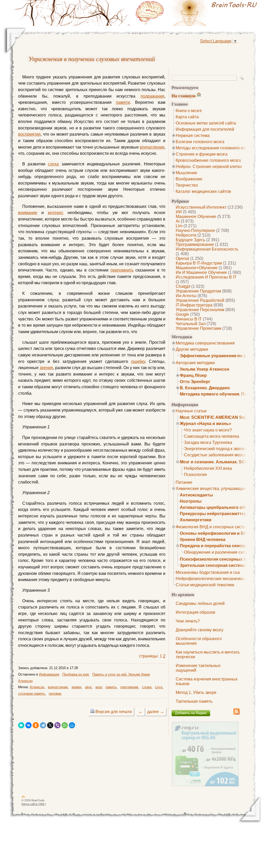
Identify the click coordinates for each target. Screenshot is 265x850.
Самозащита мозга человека (211, 436)
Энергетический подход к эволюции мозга (224, 448)
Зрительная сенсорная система (213, 565)
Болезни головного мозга (200, 142)
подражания (152, 96)
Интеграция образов (195, 612)
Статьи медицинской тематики (205, 585)
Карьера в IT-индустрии (199, 263)
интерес (55, 212)
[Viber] (57, 725)
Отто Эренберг (195, 381)
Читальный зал (190, 323)
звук (88, 687)
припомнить (122, 270)
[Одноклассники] (36, 725)
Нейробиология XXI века (208, 468)
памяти (123, 102)
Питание (184, 482)
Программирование (195, 244)
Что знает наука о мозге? (208, 430)
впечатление (58, 687)
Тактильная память (194, 701)
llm (179, 226)
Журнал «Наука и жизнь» (205, 423)
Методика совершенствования (205, 343)
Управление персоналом (200, 309)
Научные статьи (191, 411)
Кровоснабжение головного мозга (208, 160)
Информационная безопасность (207, 249)
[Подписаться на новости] (236, 714)
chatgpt (183, 286)
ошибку (138, 361)
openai (182, 258)
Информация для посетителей (205, 129)
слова (146, 687)
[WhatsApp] (65, 725)
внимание (27, 212)
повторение (129, 687)
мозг (98, 687)
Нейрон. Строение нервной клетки (209, 166)
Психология (195, 474)
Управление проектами (198, 328)
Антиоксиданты (196, 495)
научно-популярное (195, 230)
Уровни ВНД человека (202, 539)
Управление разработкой (200, 300)
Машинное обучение (196, 216)
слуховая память (31, 693)
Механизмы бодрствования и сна (208, 572)
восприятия (29, 134)
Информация (49, 674)
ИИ (179, 212)
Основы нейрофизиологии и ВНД (215, 533)
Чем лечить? (188, 621)
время (76, 687)
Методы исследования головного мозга (214, 148)
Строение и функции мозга (201, 154)
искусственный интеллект (201, 207)
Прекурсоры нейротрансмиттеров (216, 513)
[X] (50, 725)
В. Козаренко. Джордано (205, 388)
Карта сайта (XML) (33, 803)
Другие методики (192, 349)
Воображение (189, 179)
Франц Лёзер (193, 375)
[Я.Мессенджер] (21, 725)
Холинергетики (195, 520)
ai (178, 221)
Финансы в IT (189, 319)
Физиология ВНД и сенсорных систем (212, 527)
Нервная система (193, 135)
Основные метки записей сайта (206, 123)
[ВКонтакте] (28, 725)
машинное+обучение (197, 268)
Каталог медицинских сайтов (203, 191)
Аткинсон (37, 687)
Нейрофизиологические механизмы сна (214, 578)
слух (159, 687)
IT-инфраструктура (194, 305)
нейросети (186, 235)
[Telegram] (43, 725)
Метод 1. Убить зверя (196, 692)
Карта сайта (187, 117)
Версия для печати (113, 711)
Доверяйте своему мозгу (199, 630)
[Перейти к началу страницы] (23, 797)
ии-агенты (186, 296)
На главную (184, 95)
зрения (46, 367)
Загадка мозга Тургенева (208, 442)
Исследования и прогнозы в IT (206, 277)
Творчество (187, 185)
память (111, 687)
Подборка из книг (75, 674)
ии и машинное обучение (201, 272)
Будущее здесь (190, 240)
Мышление (186, 173)
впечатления (152, 147)
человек (55, 693)
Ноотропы (191, 501)
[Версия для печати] (92, 711)
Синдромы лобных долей (200, 603)
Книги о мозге (189, 110)
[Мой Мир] (72, 725)
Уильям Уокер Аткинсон (204, 369)
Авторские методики (195, 363)
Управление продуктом (198, 291)
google (182, 314)
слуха (53, 164)
